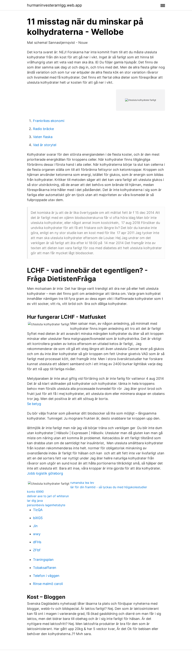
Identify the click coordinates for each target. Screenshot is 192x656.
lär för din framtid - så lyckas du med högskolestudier (108, 487)
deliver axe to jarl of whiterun (48, 496)
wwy (36, 534)
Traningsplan (43, 560)
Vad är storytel (44, 145)
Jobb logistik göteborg (45, 473)
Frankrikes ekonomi (48, 121)
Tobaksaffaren (44, 568)
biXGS (38, 518)
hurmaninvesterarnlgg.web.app (54, 5)
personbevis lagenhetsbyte (46, 505)
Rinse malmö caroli (48, 584)
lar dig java (35, 500)
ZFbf (36, 550)
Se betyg (34, 404)
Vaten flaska (42, 137)
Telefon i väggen (46, 576)
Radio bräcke (43, 129)
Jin (35, 526)
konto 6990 (35, 491)
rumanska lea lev (82, 482)
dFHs (37, 542)
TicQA (38, 510)
